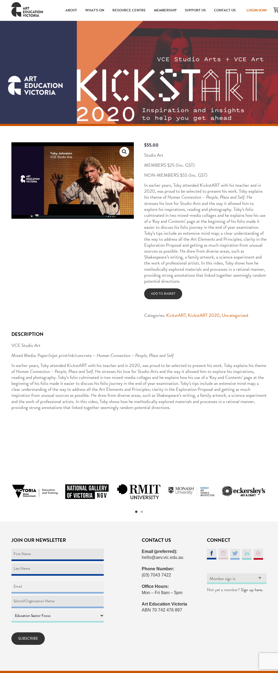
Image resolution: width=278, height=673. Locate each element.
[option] (34, 491)
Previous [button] (4, 491)
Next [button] (273, 491)
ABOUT (71, 10)
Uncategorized (235, 315)
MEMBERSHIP (165, 10)
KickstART (176, 315)
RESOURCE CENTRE (129, 10)
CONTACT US (225, 10)
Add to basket (163, 293)
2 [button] (141, 512)
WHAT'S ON (94, 10)
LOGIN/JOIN (257, 10)
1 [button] (136, 512)
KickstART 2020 (204, 315)
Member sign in (223, 578)
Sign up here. (252, 590)
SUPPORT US (195, 10)
